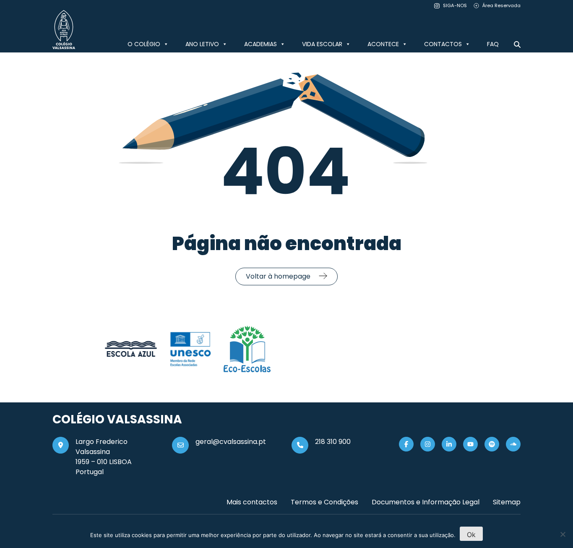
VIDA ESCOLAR (322, 44)
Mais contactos (252, 502)
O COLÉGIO (144, 44)
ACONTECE (383, 44)
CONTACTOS (443, 44)
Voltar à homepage (278, 276)
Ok (471, 534)
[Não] (562, 534)
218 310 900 (333, 441)
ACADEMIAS (260, 44)
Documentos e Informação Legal (425, 502)
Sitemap (507, 502)
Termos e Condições (324, 502)
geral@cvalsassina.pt (230, 441)
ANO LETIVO (202, 44)
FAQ (493, 44)
